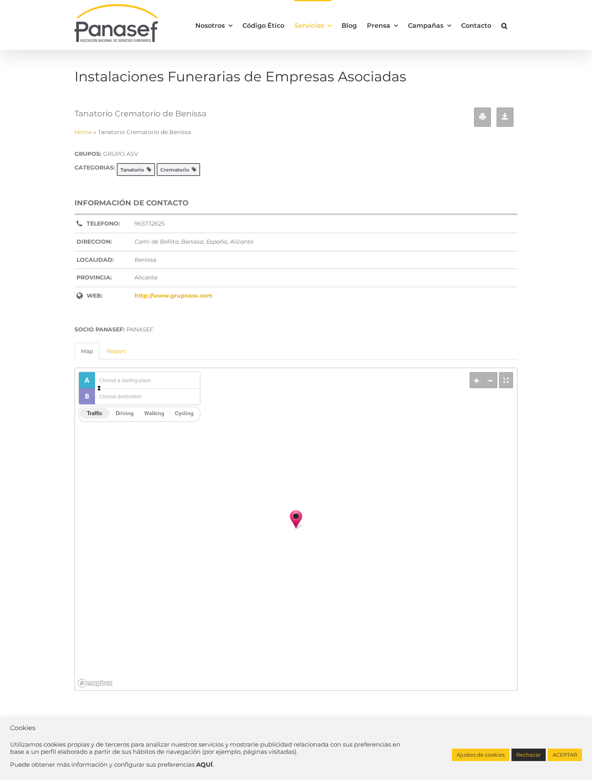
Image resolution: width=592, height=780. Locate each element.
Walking (154, 413)
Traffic (94, 413)
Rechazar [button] (528, 754)
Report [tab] (116, 351)
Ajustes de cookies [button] (481, 754)
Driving (125, 413)
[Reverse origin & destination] (99, 388)
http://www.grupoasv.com (174, 295)
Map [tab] (87, 351)
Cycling (184, 413)
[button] (504, 25)
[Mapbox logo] (95, 683)
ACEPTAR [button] (565, 754)
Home (83, 132)
